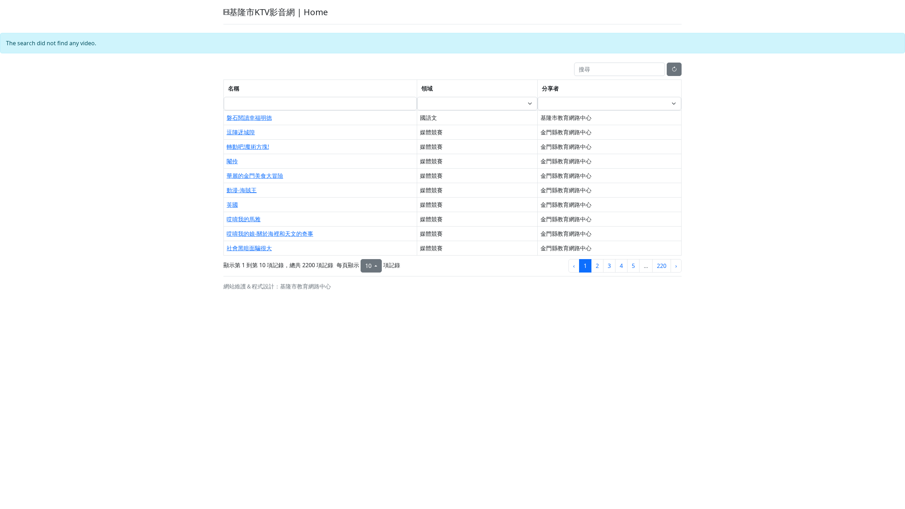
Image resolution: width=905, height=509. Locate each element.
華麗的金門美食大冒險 (255, 176)
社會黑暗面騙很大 (249, 248)
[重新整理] (674, 69)
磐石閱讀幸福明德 (249, 118)
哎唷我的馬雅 (244, 219)
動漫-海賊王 (242, 190)
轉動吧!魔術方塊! (248, 147)
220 (661, 266)
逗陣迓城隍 (241, 132)
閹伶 (232, 161)
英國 (232, 205)
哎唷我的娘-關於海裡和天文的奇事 (270, 234)
